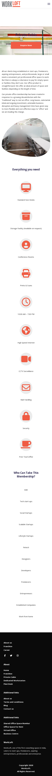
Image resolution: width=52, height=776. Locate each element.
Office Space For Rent (13, 727)
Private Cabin (10, 677)
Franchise (8, 646)
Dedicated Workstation (14, 680)
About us (8, 642)
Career (7, 650)
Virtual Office (10, 730)
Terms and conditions (13, 702)
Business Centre (11, 733)
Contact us (9, 709)
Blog (6, 705)
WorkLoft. (26, 768)
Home (6, 670)
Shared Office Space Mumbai (17, 723)
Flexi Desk (8, 684)
